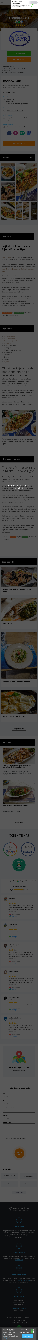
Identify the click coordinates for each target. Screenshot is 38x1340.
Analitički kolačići (25, 1332)
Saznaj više (6, 1338)
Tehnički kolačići (24, 1330)
